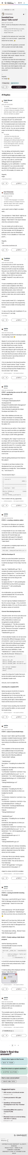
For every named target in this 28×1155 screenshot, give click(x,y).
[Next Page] (18, 1045)
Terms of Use (18, 1147)
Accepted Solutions (10, 1072)
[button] (3, 87)
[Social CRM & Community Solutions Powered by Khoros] (4, 1140)
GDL (5, 1099)
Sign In (25, 3)
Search (15, 3)
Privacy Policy (9, 1147)
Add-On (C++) (14, 83)
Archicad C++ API (8, 1094)
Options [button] (25, 9)
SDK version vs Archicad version (14, 1092)
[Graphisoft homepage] (20, 1135)
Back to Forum (8, 1062)
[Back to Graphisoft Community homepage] (9, 2)
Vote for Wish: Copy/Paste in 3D (9, 245)
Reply (20, 87)
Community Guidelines (13, 1149)
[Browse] (2, 3)
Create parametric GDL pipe (12, 1097)
